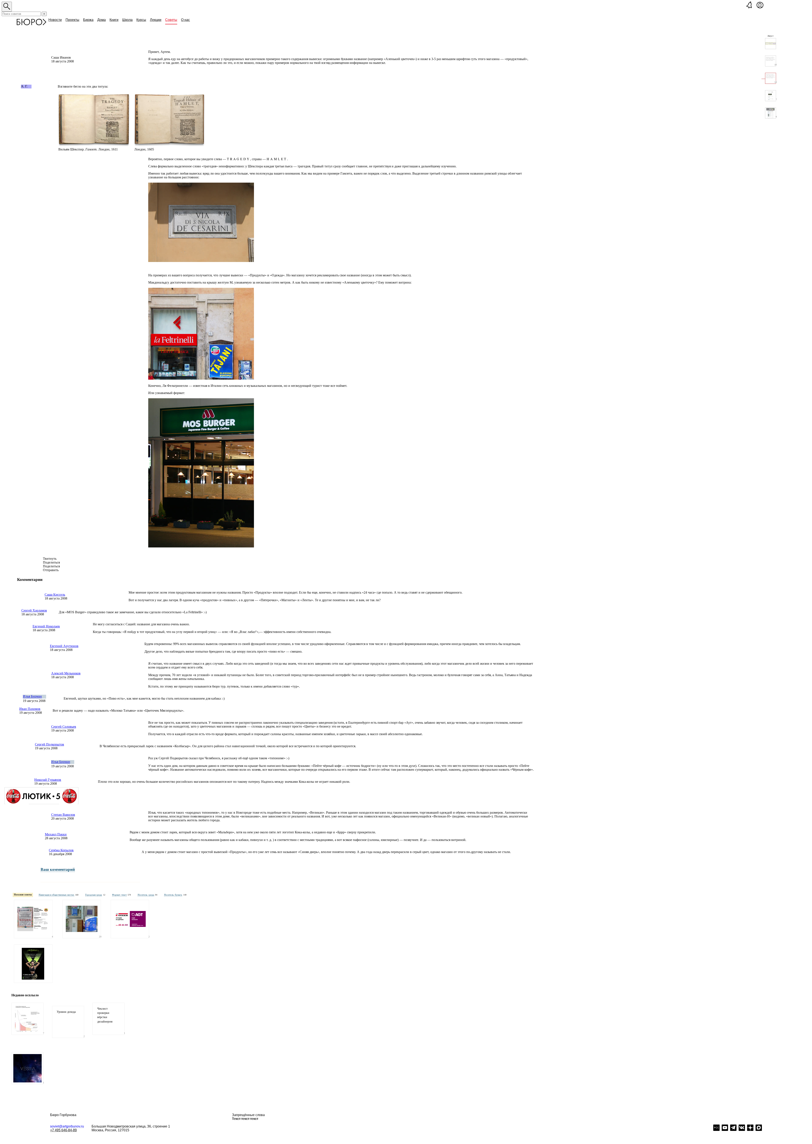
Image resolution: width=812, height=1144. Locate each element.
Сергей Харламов (34, 610)
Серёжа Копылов (61, 850)
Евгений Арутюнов (64, 646)
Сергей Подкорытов (49, 744)
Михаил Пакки (56, 834)
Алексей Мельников (66, 673)
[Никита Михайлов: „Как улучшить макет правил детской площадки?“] (33, 919)
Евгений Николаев (46, 626)
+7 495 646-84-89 (63, 1130)
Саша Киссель (55, 594)
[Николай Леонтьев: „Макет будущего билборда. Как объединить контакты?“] (130, 919)
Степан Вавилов (63, 814)
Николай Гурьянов (47, 780)
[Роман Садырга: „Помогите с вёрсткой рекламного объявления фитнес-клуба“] (33, 963)
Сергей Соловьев (63, 726)
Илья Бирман (32, 696)
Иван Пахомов (29, 709)
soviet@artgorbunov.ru (67, 1126)
